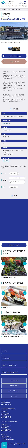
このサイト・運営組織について (10, 365)
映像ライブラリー (14, 385)
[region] (14, 6)
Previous (2, 33)
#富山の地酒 (13, 187)
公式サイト (7, 161)
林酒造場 (18, 9)
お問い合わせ (14, 396)
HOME (3, 9)
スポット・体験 (10, 9)
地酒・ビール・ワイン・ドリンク (16, 182)
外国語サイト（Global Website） (10, 372)
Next (25, 33)
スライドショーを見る (15, 56)
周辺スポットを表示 (14, 245)
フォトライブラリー (14, 380)
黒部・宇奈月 (13, 173)
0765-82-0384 (6, 123)
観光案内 (5, 351)
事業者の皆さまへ (7, 358)
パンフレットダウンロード (14, 390)
